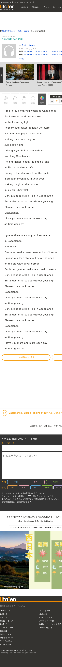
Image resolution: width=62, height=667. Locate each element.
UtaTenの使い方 (45, 627)
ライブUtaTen (6, 641)
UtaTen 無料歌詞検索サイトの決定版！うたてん (17, 650)
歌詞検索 (24, 7)
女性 (35, 482)
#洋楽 (21, 59)
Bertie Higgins (28, 45)
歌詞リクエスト (45, 617)
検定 (47, 7)
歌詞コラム (4, 624)
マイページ (4, 617)
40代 (47, 487)
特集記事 (3, 631)
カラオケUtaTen (6, 638)
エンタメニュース (7, 627)
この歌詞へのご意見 (26, 357)
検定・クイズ (5, 634)
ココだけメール (45, 611)
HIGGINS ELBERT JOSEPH (36, 51)
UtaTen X (43, 614)
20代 (24, 487)
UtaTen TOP (5, 611)
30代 (36, 487)
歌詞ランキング (6, 621)
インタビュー (5, 644)
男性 (16, 482)
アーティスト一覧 (46, 621)
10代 (12, 487)
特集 (37, 7)
